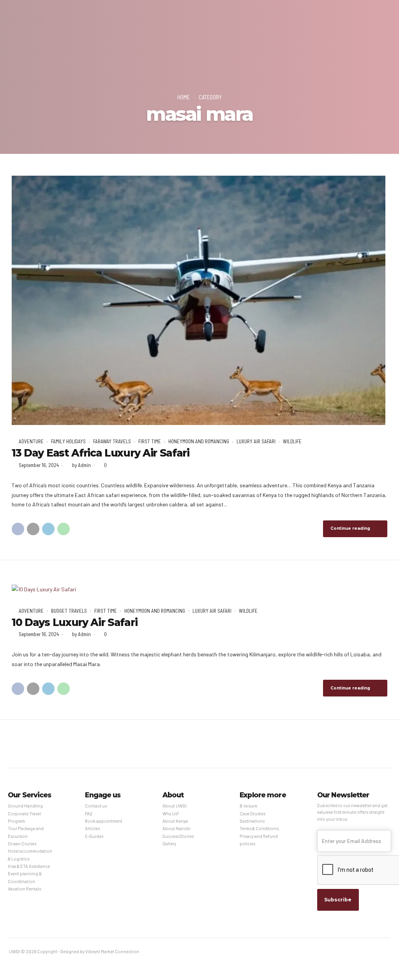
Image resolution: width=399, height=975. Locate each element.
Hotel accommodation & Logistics (30, 854)
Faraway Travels (112, 441)
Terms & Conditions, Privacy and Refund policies (259, 836)
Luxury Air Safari (256, 441)
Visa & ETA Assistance (29, 866)
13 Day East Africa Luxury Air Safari (100, 453)
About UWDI (174, 805)
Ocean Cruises (22, 843)
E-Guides (94, 836)
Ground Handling (25, 805)
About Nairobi (176, 828)
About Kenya (175, 820)
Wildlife (292, 441)
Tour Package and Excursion (26, 832)
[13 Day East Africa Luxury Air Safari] (199, 300)
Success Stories (178, 836)
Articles (92, 828)
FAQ (88, 813)
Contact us (96, 805)
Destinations (252, 820)
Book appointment (103, 820)
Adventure (31, 441)
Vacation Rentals (24, 888)
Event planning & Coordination (25, 877)
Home (183, 96)
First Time (149, 441)
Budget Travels (69, 611)
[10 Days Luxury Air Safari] (199, 589)
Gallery (169, 843)
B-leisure (248, 805)
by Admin (81, 465)
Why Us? (170, 813)
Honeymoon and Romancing (198, 441)
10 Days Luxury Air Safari (74, 622)
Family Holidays (68, 441)
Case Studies (252, 813)
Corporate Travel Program (24, 817)
